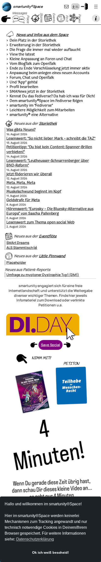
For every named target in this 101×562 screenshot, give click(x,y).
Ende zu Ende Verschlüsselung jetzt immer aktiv (50, 69)
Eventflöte (48, 236)
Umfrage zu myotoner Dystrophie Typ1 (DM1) (42, 274)
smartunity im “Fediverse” (31, 106)
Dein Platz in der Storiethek (33, 41)
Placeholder (16, 262)
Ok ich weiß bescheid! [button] (50, 552)
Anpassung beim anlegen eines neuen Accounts (49, 73)
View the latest (22, 55)
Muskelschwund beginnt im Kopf (33, 192)
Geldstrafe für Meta (23, 200)
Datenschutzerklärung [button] (35, 539)
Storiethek (48, 124)
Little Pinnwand (52, 256)
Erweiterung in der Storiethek (35, 45)
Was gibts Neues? (20, 130)
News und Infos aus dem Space (42, 35)
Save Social (50, 344)
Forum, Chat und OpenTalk (32, 78)
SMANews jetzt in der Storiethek (37, 92)
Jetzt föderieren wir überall (29, 174)
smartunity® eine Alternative (34, 115)
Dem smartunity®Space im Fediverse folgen (46, 101)
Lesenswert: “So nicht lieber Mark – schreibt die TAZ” (50, 139)
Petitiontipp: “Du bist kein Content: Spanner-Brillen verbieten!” (49, 149)
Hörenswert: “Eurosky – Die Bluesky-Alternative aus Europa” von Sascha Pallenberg (49, 211)
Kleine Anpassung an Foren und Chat (41, 59)
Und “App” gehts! (24, 83)
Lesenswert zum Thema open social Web (40, 222)
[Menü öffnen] (96, 7)
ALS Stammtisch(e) (21, 247)
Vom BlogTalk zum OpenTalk (33, 64)
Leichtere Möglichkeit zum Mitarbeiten (42, 110)
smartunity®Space (28, 6)
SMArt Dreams (17, 242)
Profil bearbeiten (24, 87)
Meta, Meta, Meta (20, 183)
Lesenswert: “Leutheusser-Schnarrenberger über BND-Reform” (47, 163)
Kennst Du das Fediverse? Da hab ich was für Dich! (52, 97)
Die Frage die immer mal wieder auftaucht (45, 50)
